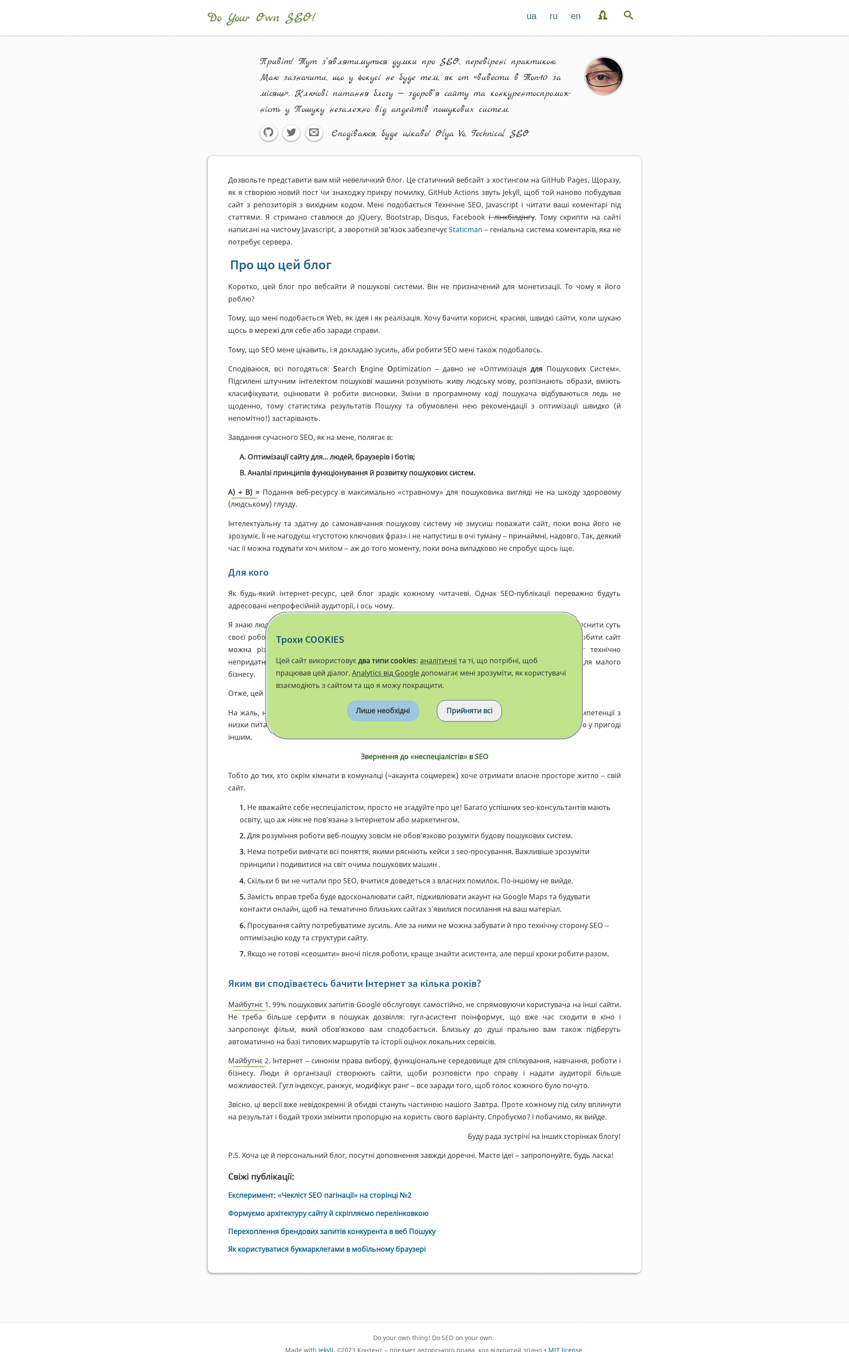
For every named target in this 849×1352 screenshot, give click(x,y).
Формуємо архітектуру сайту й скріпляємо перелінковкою (328, 1213)
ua (531, 16)
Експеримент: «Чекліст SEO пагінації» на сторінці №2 (320, 1195)
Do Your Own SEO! (262, 18)
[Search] (629, 15)
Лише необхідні (383, 710)
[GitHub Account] (268, 133)
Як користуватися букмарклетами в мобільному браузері (327, 1249)
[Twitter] (291, 133)
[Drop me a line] (314, 133)
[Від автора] (603, 15)
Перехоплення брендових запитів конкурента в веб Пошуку (332, 1231)
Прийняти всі (470, 710)
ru (554, 16)
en (576, 16)
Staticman (465, 229)
